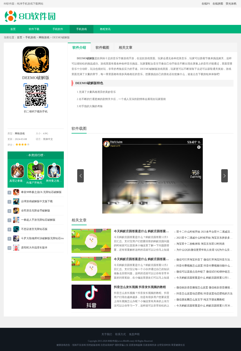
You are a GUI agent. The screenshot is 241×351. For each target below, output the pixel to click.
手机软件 (58, 29)
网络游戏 (44, 37)
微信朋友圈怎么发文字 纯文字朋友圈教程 (200, 299)
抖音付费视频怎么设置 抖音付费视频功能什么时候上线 (204, 265)
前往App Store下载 (36, 120)
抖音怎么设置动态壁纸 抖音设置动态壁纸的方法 (204, 293)
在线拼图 (218, 3)
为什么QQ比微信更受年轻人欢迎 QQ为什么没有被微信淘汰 (204, 249)
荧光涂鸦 (231, 3)
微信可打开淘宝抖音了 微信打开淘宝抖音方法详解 (204, 259)
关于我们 (106, 334)
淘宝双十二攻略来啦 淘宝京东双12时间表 (200, 243)
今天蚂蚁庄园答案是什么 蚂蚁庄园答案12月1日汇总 (204, 277)
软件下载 (34, 29)
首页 (13, 29)
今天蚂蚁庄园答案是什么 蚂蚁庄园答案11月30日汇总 (204, 305)
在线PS (206, 3)
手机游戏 (81, 29)
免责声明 (134, 334)
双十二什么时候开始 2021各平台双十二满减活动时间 (204, 231)
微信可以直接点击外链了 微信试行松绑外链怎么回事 (204, 271)
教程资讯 (105, 29)
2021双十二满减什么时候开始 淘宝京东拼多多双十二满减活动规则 (204, 237)
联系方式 (120, 334)
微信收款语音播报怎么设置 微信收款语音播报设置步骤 (204, 287)
